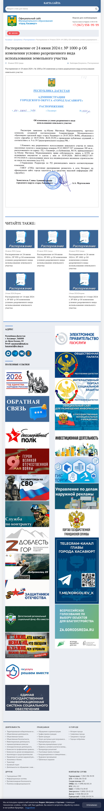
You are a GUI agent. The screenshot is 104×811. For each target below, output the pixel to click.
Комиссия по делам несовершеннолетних (22, 752)
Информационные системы (17, 779)
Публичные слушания (46, 759)
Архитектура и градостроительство (20, 754)
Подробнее (30, 807)
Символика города (77, 734)
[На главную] (30, 20)
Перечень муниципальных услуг (50, 744)
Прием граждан (44, 737)
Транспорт (11, 762)
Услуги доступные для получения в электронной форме (59, 739)
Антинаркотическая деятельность (19, 747)
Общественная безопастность (18, 739)
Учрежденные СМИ (14, 776)
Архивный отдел (13, 765)
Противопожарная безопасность (19, 781)
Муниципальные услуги (47, 742)
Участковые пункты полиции (49, 752)
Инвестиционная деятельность (18, 742)
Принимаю (91, 805)
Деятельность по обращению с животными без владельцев (29, 767)
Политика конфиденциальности (18, 784)
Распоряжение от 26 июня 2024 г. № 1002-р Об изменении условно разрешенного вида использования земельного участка (82, 261)
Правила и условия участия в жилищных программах (58, 747)
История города (76, 731)
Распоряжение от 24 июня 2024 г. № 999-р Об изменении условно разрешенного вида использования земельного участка (20, 260)
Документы (82, 63)
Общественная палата (15, 737)
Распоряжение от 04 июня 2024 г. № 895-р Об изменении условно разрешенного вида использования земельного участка (52, 260)
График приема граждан (47, 734)
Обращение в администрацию (50, 731)
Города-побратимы (77, 739)
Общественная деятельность (17, 734)
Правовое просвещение (48, 757)
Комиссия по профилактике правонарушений (23, 749)
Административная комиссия (17, 744)
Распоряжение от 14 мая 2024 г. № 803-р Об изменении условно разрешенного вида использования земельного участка (19, 302)
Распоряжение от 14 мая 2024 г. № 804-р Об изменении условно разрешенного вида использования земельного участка (83, 302)
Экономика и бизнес (14, 759)
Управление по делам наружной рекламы (22, 757)
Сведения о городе (77, 737)
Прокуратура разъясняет (48, 749)
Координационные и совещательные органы (55, 754)
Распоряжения (93, 63)
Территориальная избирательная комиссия (23, 731)
